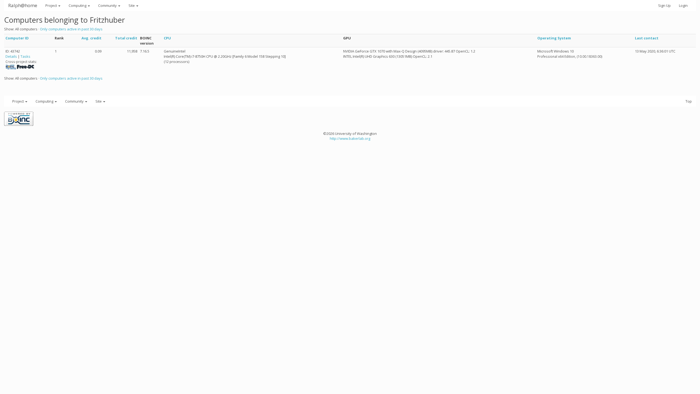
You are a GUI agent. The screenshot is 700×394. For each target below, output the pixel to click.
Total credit (126, 38)
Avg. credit (91, 38)
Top (689, 101)
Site (132, 5)
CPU (167, 38)
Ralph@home (22, 5)
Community (108, 5)
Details (11, 56)
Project (51, 5)
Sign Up (664, 5)
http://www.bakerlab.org (350, 138)
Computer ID (17, 38)
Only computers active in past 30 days (71, 29)
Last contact (646, 38)
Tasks (25, 56)
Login (683, 5)
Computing (78, 5)
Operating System (554, 38)
